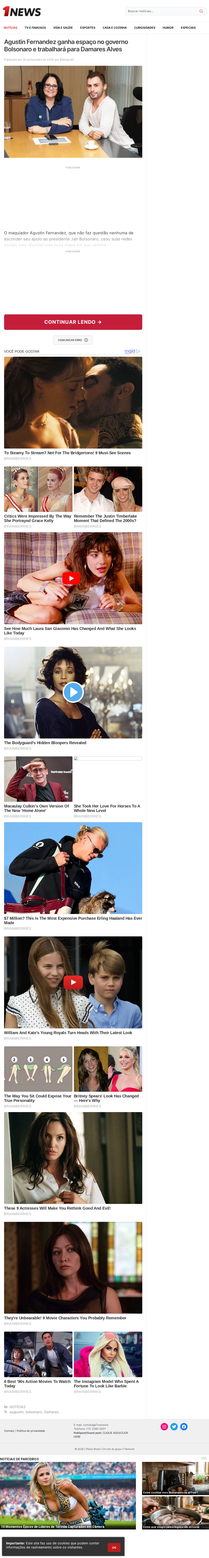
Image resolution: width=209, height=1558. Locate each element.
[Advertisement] (73, 197)
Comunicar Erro (70, 340)
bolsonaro (34, 1412)
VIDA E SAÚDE (63, 27)
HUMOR (168, 27)
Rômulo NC (67, 59)
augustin (17, 1412)
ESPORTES (87, 27)
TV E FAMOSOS (35, 27)
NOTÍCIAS (10, 27)
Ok (114, 1547)
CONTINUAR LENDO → (73, 322)
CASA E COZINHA (115, 27)
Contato (9, 1430)
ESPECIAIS (188, 27)
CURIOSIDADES (144, 27)
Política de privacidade (31, 1430)
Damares (51, 1412)
